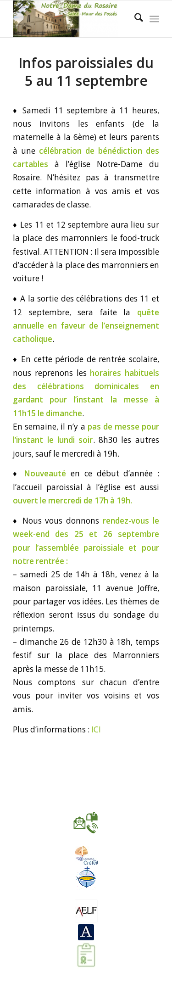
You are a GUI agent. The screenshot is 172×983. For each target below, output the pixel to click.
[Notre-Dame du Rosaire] (71, 18)
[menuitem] (134, 18)
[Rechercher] (134, 18)
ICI (96, 729)
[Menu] (154, 19)
